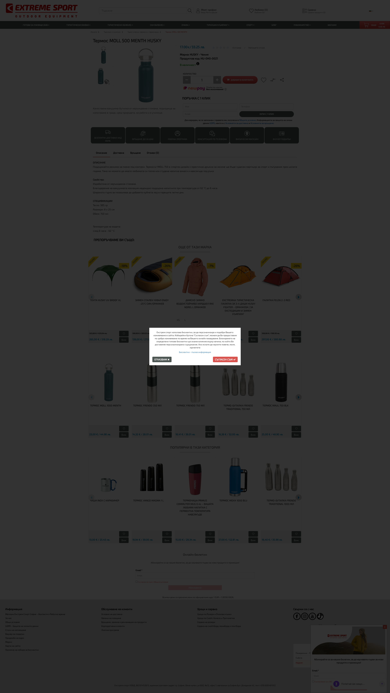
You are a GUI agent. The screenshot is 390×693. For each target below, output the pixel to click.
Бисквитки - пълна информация (195, 352)
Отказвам (161, 359)
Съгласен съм (224, 359)
